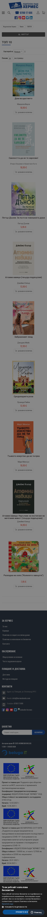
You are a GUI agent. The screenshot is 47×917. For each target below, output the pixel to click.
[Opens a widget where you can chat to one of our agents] (36, 912)
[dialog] (23, 900)
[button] (23, 907)
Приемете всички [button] (23, 912)
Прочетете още (7, 904)
